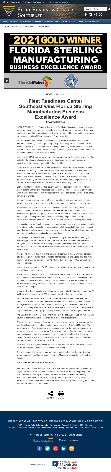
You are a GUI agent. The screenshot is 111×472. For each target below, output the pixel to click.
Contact (64, 21)
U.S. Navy (32, 420)
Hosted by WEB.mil (38, 464)
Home (5, 21)
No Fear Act (55, 425)
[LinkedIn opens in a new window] (90, 15)
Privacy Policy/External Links (36, 425)
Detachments (25, 21)
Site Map (88, 425)
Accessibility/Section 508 (72, 425)
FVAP (101, 427)
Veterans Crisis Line (74, 427)
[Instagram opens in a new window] (95, 15)
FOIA (20, 425)
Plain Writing (58, 427)
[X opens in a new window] (100, 15)
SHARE (50, 398)
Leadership (13, 21)
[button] (59, 2)
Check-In (37, 21)
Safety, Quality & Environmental (85, 21)
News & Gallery (51, 21)
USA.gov (11, 427)
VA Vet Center (90, 427)
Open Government (43, 427)
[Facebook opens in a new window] (86, 15)
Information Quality (25, 427)
